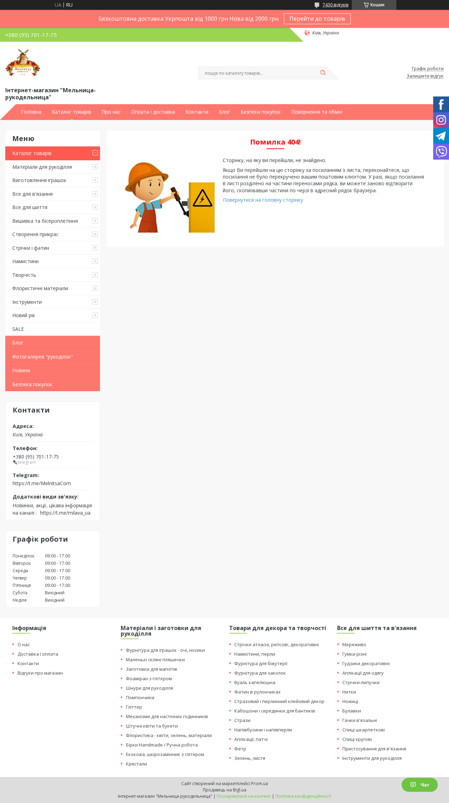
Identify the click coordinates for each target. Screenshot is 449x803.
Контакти (197, 111)
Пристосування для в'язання (374, 748)
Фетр (240, 748)
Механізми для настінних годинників (167, 716)
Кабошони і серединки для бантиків (274, 711)
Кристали (136, 764)
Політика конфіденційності (303, 796)
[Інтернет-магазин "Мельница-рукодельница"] (22, 62)
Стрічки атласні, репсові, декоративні (276, 644)
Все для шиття (29, 207)
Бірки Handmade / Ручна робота (162, 745)
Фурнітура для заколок (260, 673)
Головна (31, 111)
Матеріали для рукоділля (42, 166)
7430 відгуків (335, 5)
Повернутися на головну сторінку (263, 199)
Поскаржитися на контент (244, 796)
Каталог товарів (71, 111)
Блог (224, 111)
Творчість (24, 275)
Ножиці (350, 701)
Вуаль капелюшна (254, 682)
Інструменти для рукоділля (372, 758)
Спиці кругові (357, 739)
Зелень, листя (249, 758)
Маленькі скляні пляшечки (155, 659)
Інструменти (27, 302)
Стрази (242, 720)
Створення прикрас (35, 234)
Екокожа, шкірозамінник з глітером (165, 754)
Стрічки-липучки (361, 682)
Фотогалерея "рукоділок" (42, 356)
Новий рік (23, 315)
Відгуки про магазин (40, 673)
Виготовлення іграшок (39, 180)
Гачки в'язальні (359, 720)
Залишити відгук (425, 76)
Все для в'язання (32, 193)
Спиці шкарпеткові (363, 730)
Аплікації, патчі (251, 739)
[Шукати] (323, 73)
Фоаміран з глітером (149, 678)
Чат (425, 785)
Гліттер (134, 707)
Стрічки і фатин (30, 248)
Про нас (111, 111)
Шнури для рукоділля (149, 688)
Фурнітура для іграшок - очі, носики (165, 650)
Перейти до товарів (317, 18)
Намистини (25, 261)
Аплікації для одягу (363, 673)
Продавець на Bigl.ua (224, 790)
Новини (21, 370)
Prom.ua (259, 784)
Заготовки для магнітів (151, 669)
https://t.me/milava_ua (65, 512)
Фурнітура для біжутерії (260, 663)
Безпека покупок (261, 111)
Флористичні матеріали (40, 288)
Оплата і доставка (153, 111)
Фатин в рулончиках (257, 692)
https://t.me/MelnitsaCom (42, 483)
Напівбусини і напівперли (263, 730)
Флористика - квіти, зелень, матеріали (169, 735)
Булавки (351, 711)
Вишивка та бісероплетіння (45, 221)
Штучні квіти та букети (152, 726)
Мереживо (354, 644)
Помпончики (140, 697)
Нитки (349, 692)
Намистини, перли (254, 654)
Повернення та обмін (316, 111)
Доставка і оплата (38, 654)
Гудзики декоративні (366, 663)
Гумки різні (354, 654)
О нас (24, 644)
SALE (18, 329)
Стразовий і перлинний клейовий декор (279, 701)
